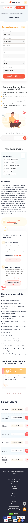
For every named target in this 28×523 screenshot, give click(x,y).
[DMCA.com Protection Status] (14, 514)
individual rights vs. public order (11, 329)
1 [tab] (7, 393)
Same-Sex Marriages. (4, 450)
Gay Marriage (5, 434)
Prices (14, 486)
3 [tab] (11, 393)
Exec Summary (4, 425)
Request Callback (9, 7)
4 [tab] (13, 393)
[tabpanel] (14, 379)
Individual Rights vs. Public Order (11, 303)
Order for (14, 76)
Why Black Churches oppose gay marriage (14, 354)
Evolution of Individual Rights (10, 300)
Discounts (14, 489)
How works (14, 481)
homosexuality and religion (5, 417)
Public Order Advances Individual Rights (13, 346)
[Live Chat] (24, 509)
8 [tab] (20, 393)
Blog (14, 491)
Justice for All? (5, 442)
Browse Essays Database (14, 479)
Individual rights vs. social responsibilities (14, 326)
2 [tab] (9, 393)
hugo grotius (6, 332)
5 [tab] (15, 393)
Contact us (14, 493)
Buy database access (13, 282)
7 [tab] (18, 393)
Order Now (20, 7)
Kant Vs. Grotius (7, 335)
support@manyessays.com (14, 504)
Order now (12, 260)
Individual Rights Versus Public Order (13, 338)
